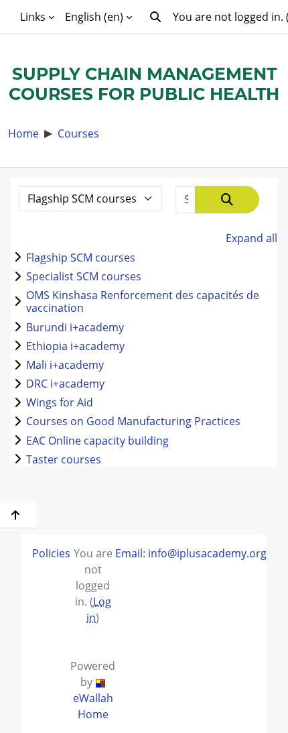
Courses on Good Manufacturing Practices (133, 421)
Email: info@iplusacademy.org (191, 553)
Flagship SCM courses (80, 257)
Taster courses (63, 459)
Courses (78, 133)
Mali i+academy (65, 364)
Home (23, 133)
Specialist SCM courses (83, 276)
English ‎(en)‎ (94, 16)
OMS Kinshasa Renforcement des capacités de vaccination (142, 301)
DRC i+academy (65, 383)
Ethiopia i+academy (75, 346)
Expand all (251, 238)
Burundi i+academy (75, 327)
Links (33, 16)
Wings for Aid (59, 402)
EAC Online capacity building (97, 440)
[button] (155, 17)
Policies (51, 553)
